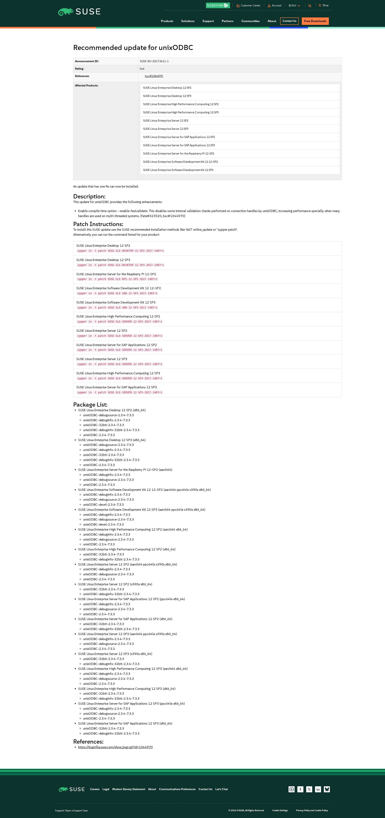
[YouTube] (292, 789)
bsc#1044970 (154, 76)
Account (277, 5)
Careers (94, 789)
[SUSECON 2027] (218, 5)
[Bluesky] (327, 789)
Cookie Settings (280, 810)
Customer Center (250, 5)
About (152, 789)
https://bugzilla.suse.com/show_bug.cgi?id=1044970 (115, 747)
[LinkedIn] (318, 789)
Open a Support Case (76, 810)
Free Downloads (315, 21)
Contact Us (289, 21)
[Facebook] (300, 789)
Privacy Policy (303, 810)
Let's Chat (221, 789)
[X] (309, 789)
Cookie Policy (321, 810)
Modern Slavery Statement (128, 789)
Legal (105, 789)
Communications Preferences (177, 789)
